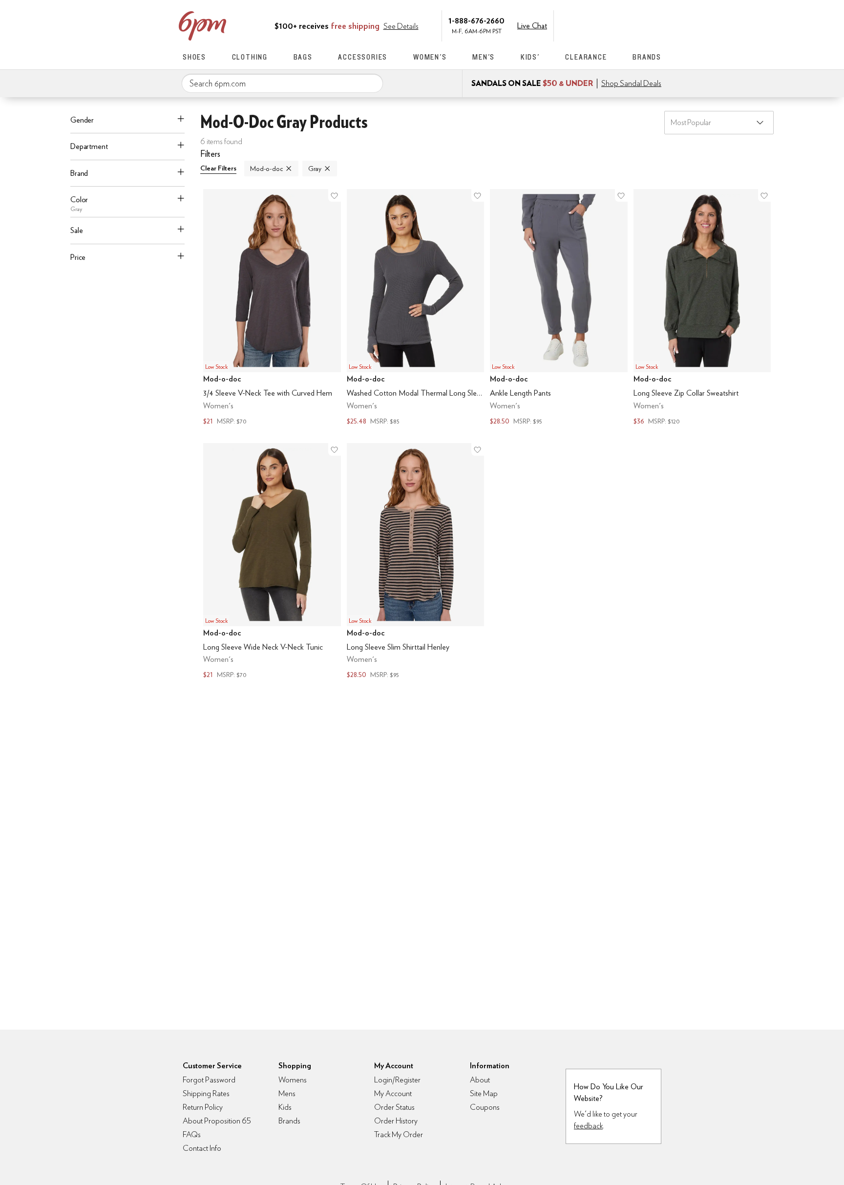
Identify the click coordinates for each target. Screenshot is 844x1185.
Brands (647, 57)
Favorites (635, 25)
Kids (285, 1107)
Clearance (586, 57)
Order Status (394, 1107)
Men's (483, 57)
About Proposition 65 (217, 1120)
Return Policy (203, 1107)
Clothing (250, 57)
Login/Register (397, 1079)
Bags (303, 57)
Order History (396, 1120)
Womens (292, 1079)
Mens (286, 1093)
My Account (594, 25)
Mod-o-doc (266, 168)
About (480, 1079)
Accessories (362, 57)
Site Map (484, 1093)
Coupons (485, 1107)
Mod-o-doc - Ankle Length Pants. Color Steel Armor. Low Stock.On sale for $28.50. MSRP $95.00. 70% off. (559, 308)
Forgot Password (209, 1079)
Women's (430, 57)
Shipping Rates (206, 1093)
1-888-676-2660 (476, 20)
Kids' (530, 57)
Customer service (615, 25)
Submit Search (371, 83)
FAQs (192, 1134)
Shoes (194, 57)
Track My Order (398, 1134)
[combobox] (282, 83)
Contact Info (202, 1148)
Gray (314, 168)
